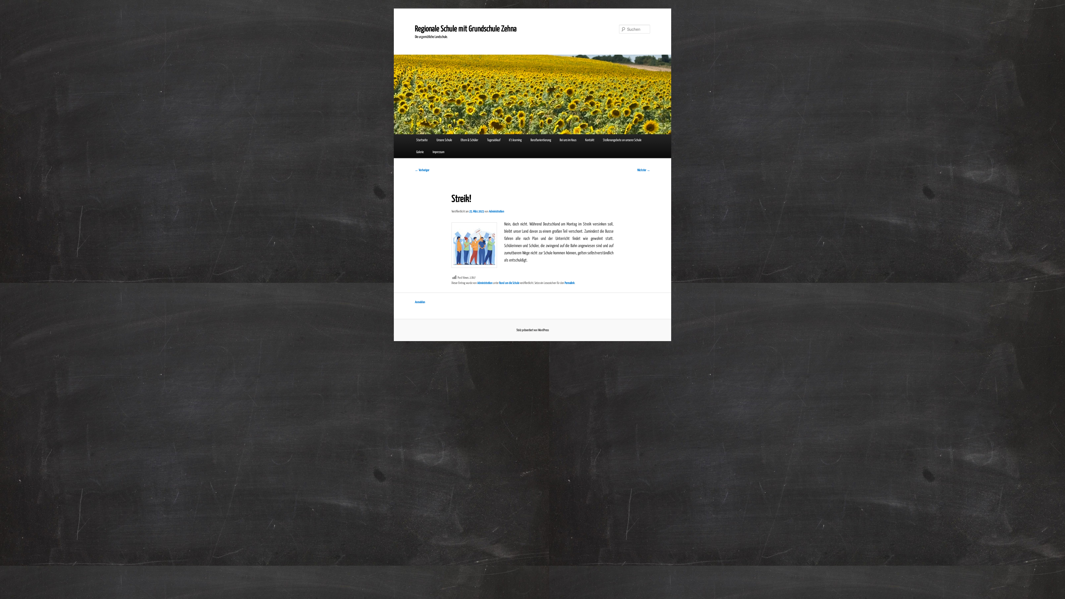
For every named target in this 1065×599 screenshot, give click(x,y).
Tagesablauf (493, 140)
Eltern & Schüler (469, 140)
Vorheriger (422, 170)
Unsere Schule (444, 140)
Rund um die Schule (509, 283)
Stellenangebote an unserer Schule (622, 140)
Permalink (570, 283)
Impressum (438, 152)
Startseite (422, 140)
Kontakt (589, 140)
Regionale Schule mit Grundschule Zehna (466, 29)
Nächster (643, 170)
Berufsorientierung (541, 140)
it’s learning (515, 140)
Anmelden (420, 302)
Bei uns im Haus (568, 140)
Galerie (420, 152)
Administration (496, 211)
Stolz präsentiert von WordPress (532, 330)
